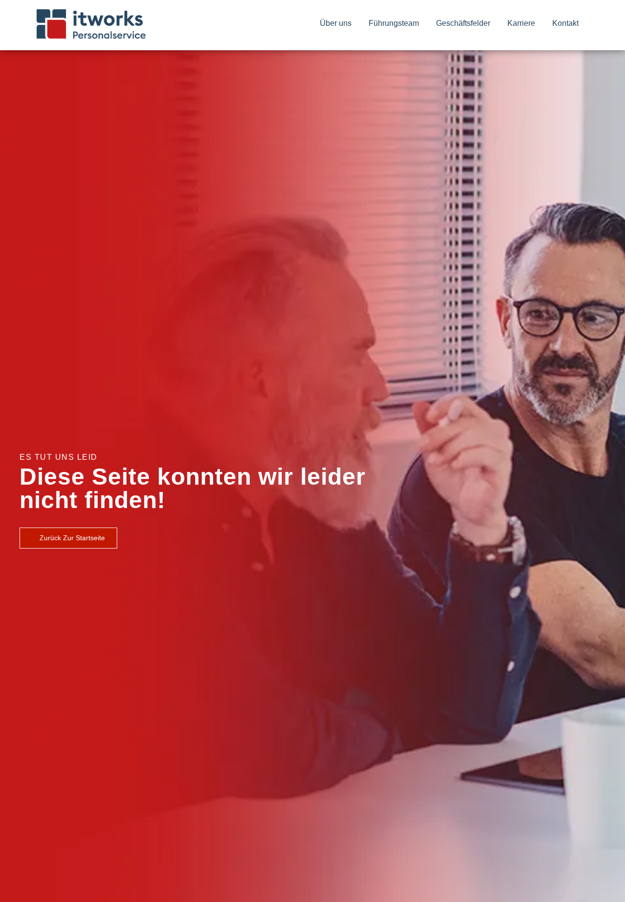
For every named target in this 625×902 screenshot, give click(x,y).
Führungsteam (394, 23)
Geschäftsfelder (463, 23)
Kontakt (565, 23)
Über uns (336, 23)
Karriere (521, 23)
